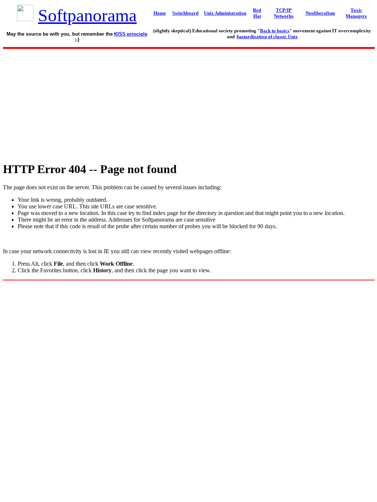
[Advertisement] (188, 103)
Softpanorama (87, 15)
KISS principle (130, 34)
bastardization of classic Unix (267, 36)
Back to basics (274, 30)
